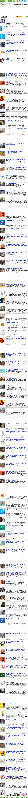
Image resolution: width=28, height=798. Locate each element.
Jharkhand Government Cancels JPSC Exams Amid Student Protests (17, 589)
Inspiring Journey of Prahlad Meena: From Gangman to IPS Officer (15, 378)
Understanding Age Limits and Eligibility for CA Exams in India (16, 307)
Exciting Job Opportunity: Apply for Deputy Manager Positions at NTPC (15, 704)
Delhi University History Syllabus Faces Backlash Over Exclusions (16, 362)
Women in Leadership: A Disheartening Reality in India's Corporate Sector (16, 634)
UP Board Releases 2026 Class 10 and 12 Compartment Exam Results (14, 292)
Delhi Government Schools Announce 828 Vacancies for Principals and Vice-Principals (15, 744)
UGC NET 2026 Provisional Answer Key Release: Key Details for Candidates (16, 331)
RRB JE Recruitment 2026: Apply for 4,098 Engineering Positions (14, 526)
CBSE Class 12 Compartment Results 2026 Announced (15, 642)
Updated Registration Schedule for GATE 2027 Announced (16, 393)
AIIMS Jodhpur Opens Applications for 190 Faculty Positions (17, 27)
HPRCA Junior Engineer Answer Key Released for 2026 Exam (16, 494)
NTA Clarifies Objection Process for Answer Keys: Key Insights (16, 51)
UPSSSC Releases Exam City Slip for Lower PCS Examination (16, 424)
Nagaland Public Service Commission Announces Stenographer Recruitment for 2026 (16, 90)
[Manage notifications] (25, 795)
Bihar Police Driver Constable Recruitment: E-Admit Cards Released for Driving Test (16, 791)
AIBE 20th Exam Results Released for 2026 (15, 175)
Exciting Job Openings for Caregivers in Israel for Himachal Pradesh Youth (16, 168)
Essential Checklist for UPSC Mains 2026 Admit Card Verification (16, 339)
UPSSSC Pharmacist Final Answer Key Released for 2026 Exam (16, 113)
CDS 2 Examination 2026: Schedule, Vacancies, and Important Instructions (16, 720)
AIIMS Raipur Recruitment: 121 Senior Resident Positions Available (16, 611)
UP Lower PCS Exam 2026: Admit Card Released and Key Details (16, 213)
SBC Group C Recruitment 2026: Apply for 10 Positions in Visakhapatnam (15, 35)
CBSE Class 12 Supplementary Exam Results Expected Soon (15, 674)
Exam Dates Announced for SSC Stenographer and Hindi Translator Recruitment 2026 (16, 573)
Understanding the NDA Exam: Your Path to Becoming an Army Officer (15, 565)
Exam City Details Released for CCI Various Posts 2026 (16, 237)
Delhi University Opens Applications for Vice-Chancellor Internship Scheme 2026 (16, 440)
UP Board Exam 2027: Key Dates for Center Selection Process (15, 43)
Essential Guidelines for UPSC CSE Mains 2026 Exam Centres (16, 129)
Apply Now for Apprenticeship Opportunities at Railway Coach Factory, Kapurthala (16, 712)
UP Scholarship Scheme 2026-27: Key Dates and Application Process (16, 760)
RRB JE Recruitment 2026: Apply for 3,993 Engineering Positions (14, 370)
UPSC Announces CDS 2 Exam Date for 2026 (15, 596)
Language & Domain (20, 1)
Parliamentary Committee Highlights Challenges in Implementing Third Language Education (16, 448)
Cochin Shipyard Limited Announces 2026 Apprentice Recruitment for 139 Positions (15, 510)
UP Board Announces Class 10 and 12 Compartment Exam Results (14, 269)
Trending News (15, 1)
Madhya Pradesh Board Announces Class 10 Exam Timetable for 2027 (17, 315)
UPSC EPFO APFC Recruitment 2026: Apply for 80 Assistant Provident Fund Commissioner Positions (17, 245)
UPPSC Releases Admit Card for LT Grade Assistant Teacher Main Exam (15, 658)
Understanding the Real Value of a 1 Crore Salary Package (17, 603)
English (10, 0)
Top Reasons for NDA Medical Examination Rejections (15, 160)
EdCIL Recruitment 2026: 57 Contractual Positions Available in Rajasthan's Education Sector (16, 502)
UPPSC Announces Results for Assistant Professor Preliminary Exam (16, 682)
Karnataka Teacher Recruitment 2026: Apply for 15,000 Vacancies (16, 518)
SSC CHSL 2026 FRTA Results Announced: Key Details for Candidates (15, 229)
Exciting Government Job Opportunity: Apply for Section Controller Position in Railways (16, 728)
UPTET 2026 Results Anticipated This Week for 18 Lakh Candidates (16, 666)
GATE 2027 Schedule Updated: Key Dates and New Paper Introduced (16, 299)
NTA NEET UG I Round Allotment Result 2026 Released (15, 59)
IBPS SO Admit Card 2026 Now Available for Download (15, 82)
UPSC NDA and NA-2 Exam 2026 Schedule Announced (15, 534)
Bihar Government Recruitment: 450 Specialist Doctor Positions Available (16, 752)
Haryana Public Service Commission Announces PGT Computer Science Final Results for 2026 (16, 19)
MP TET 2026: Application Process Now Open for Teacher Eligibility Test (16, 74)
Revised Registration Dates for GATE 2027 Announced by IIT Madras (15, 542)
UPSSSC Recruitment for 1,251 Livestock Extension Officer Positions (14, 689)
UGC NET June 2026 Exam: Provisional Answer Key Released (16, 323)
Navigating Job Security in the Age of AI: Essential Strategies (15, 144)
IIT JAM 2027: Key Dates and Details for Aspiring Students (16, 253)
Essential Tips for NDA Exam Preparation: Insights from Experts (17, 261)
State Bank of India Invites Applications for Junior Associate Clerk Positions (17, 432)
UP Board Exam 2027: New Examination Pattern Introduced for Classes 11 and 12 (16, 105)
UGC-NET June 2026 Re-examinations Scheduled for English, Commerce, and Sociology (16, 284)
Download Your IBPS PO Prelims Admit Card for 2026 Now (16, 401)
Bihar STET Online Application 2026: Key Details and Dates (16, 581)
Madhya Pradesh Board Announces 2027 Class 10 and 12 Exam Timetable (16, 480)
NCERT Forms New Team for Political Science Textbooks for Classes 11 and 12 (16, 198)
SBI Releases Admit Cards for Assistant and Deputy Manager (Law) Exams (15, 472)
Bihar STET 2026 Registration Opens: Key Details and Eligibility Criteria (16, 409)
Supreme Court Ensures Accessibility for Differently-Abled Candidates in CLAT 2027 (15, 768)
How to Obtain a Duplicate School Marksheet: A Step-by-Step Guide (16, 191)
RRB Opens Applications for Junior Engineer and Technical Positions (16, 386)
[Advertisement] (14, 10)
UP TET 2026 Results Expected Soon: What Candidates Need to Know (15, 221)
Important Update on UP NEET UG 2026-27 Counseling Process (15, 784)
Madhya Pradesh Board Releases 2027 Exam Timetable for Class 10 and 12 (15, 550)
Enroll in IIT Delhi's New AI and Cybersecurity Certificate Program (16, 464)
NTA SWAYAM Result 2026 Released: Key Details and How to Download (16, 183)
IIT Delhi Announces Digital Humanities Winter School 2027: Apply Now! (16, 456)
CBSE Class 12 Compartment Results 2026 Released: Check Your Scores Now (15, 619)
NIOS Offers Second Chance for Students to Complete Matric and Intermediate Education (16, 121)
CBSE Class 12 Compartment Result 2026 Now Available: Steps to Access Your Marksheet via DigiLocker (16, 650)
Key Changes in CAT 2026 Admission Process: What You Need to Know (15, 354)
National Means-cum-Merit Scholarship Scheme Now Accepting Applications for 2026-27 (16, 776)
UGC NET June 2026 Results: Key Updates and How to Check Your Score (15, 152)
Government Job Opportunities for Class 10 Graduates (15, 736)
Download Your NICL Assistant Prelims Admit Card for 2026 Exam (16, 97)
